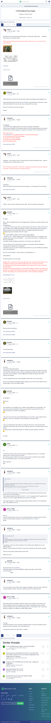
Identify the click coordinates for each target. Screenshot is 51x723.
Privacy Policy (33, 721)
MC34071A (20, 587)
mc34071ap (17, 567)
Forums (30, 693)
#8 (48, 212)
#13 (48, 444)
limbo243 (9, 212)
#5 (48, 154)
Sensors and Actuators (17, 677)
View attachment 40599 (9, 352)
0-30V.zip (5, 66)
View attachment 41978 (9, 144)
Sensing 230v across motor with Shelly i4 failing (19, 676)
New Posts (29, 17)
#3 (48, 92)
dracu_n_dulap (10, 508)
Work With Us (14, 696)
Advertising (21, 695)
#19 (48, 597)
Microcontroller (44, 700)
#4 (48, 118)
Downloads (31, 707)
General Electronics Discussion (21, 647)
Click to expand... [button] (25, 489)
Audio (42, 691)
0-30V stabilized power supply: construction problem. (20, 646)
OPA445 (26, 102)
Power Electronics (19, 665)
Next (19, 24)
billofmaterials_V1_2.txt (8, 275)
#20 (48, 616)
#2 (48, 30)
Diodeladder (8, 670)
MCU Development (45, 697)
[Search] (46, 1)
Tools (30, 702)
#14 (48, 471)
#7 (48, 197)
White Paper (31, 705)
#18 (48, 580)
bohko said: (6, 478)
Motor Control (44, 705)
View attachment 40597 (9, 331)
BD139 (20, 373)
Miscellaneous (44, 702)
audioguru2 (10, 118)
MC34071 (8, 134)
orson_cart (13, 666)
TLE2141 (28, 496)
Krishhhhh (8, 665)
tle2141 (30, 518)
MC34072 (11, 227)
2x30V (10, 236)
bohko (8, 443)
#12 (48, 391)
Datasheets (31, 709)
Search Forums (22, 17)
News (30, 691)
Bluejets (12, 678)
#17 (48, 561)
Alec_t (13, 659)
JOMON (7, 657)
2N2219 (12, 370)
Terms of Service (40, 721)
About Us (2, 696)
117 (14, 24)
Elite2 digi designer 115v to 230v (14, 669)
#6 (48, 178)
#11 (48, 360)
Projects (30, 696)
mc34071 (36, 518)
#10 (48, 343)
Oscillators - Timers (45, 713)
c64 (7, 677)
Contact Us (8, 696)
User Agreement (47, 721)
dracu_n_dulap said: (8, 535)
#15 (48, 509)
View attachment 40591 (9, 189)
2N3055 (8, 372)
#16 (48, 528)
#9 (48, 321)
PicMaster (9, 92)
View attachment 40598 (9, 334)
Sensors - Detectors (45, 716)
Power (42, 707)
